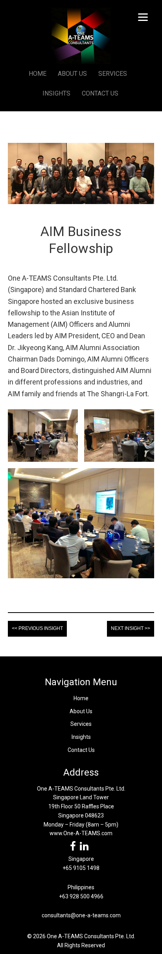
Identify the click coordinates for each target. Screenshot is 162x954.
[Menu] (143, 17)
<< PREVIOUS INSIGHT (37, 628)
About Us (81, 711)
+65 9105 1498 (81, 868)
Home (81, 698)
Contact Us (81, 750)
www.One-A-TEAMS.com (81, 833)
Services (81, 724)
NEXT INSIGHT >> (130, 628)
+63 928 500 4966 (81, 896)
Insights (81, 737)
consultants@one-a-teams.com (81, 915)
